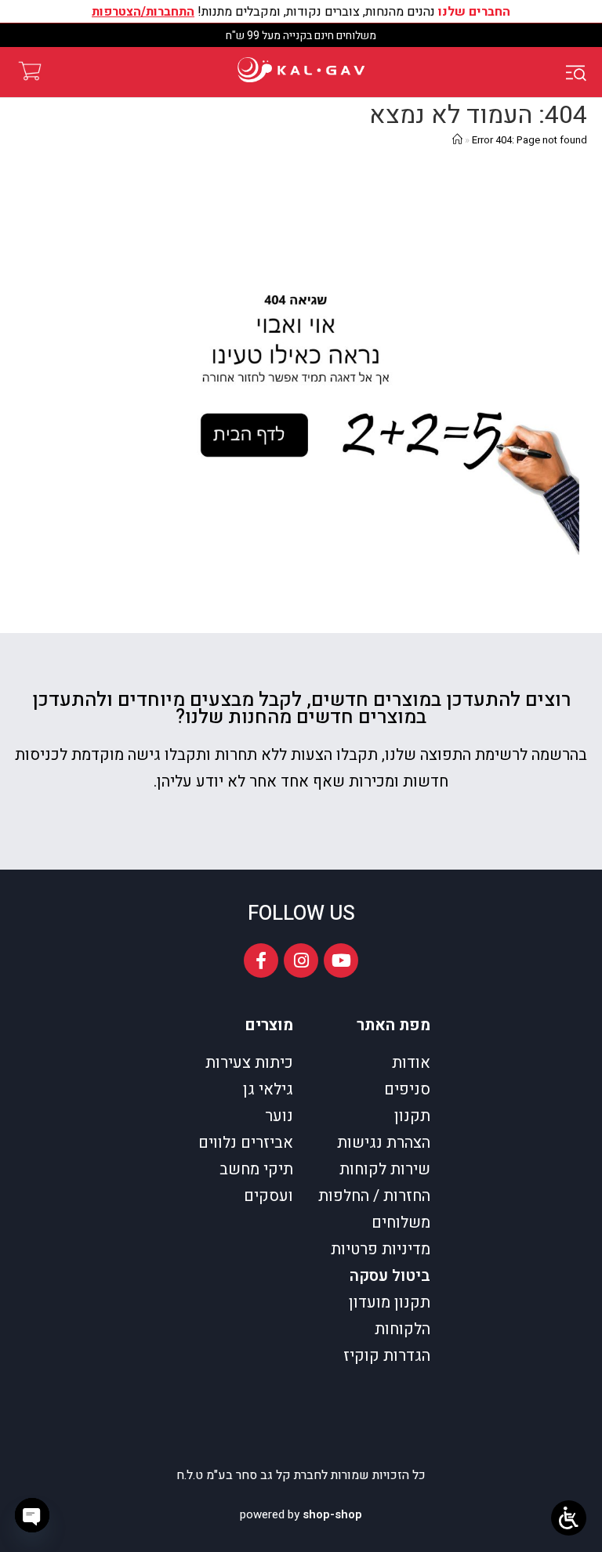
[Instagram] (301, 960)
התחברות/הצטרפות (143, 11)
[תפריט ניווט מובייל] (578, 72)
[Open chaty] (32, 1515)
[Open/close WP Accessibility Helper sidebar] (568, 1518)
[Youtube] (341, 960)
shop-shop (332, 1514)
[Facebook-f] (261, 960)
